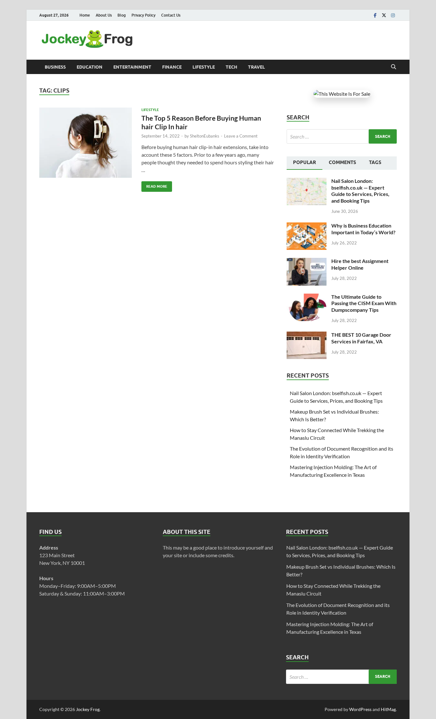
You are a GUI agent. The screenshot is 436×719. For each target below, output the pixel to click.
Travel (256, 67)
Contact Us (170, 15)
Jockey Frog (88, 709)
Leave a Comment (241, 136)
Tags (375, 162)
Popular (304, 162)
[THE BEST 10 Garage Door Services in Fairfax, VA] (307, 335)
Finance (172, 67)
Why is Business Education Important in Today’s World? (363, 228)
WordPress (360, 709)
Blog (121, 15)
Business (55, 67)
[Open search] (393, 67)
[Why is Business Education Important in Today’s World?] (307, 226)
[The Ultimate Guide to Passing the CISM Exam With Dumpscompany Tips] (307, 297)
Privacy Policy (143, 15)
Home (84, 15)
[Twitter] (384, 15)
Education (89, 67)
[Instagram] (393, 15)
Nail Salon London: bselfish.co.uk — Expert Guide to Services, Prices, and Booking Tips (360, 191)
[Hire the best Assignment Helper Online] (307, 261)
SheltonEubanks (204, 136)
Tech (231, 67)
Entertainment (132, 67)
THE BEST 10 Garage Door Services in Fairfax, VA (361, 338)
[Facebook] (375, 15)
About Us (104, 15)
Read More (154, 185)
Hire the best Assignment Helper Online (359, 264)
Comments (342, 162)
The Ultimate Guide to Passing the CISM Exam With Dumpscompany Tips (363, 303)
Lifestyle (203, 67)
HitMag (388, 709)
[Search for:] (342, 136)
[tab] (304, 163)
